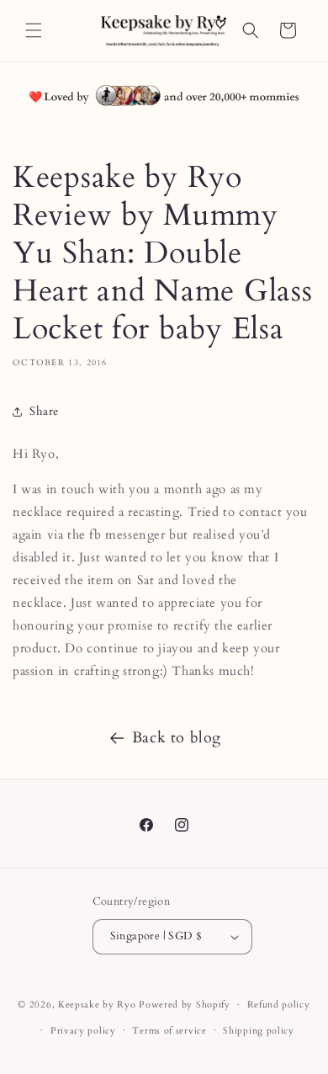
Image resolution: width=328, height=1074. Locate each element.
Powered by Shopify (184, 1004)
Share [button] (44, 411)
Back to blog (176, 737)
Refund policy (278, 1004)
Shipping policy (258, 1030)
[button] (33, 30)
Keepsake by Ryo (97, 1004)
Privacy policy (83, 1030)
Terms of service (169, 1030)
